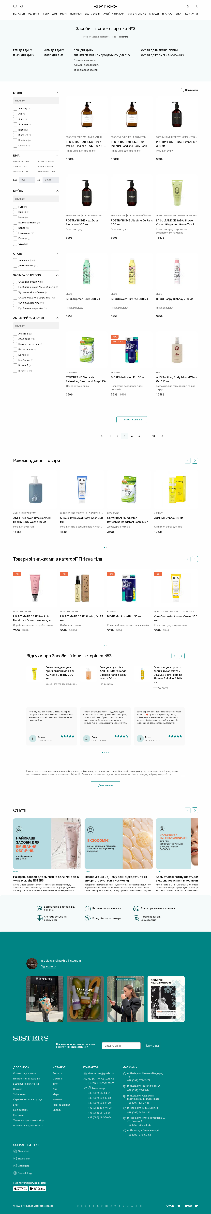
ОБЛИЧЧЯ (34, 13)
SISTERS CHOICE (136, 13)
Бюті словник (20, 1109)
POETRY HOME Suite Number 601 (185, 137)
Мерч (56, 1094)
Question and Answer (72, 513)
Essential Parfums (76, 137)
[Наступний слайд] (195, 461)
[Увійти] (188, 6)
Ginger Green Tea (187, 215)
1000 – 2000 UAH (46, 161)
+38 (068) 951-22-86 (99, 1112)
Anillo (16, 513)
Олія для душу (83, 50)
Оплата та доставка (24, 1073)
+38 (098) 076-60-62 (139, 1134)
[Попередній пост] (32, 999)
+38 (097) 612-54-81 (99, 1093)
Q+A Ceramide (187, 611)
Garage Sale (119, 342)
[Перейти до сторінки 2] (106, 547)
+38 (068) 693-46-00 (100, 1107)
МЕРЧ (63, 13)
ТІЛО (46, 13)
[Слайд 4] (108, 752)
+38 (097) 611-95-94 (138, 1090)
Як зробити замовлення (26, 1078)
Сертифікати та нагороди (27, 1099)
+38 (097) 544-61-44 (138, 1112)
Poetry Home (163, 137)
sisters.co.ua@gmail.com (101, 1073)
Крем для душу (54, 50)
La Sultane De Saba (166, 215)
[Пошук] (22, 6)
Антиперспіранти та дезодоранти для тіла (102, 55)
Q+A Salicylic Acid (95, 513)
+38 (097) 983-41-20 (99, 1102)
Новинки (57, 1099)
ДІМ (54, 13)
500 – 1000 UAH (20, 171)
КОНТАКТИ (191, 13)
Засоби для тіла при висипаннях (162, 55)
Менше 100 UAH (21, 161)
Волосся (57, 1073)
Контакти (18, 1115)
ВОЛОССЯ (19, 13)
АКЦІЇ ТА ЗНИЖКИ (114, 13)
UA (15, 6)
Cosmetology (25, 1173)
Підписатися (48, 966)
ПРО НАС (167, 13)
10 (153, 436)
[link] (196, 6)
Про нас (17, 1089)
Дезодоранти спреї (85, 60)
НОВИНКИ (76, 13)
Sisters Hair (24, 1151)
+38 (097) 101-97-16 (138, 1102)
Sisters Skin (24, 1158)
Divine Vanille (95, 137)
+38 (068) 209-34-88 (139, 1124)
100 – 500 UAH (20, 166)
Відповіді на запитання (26, 1083)
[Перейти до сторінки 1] (104, 547)
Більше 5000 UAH (46, 171)
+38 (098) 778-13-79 (138, 1080)
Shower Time (29, 513)
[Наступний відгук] (182, 656)
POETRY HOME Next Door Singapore (95, 215)
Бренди (57, 1109)
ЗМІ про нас (19, 1094)
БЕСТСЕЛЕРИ (92, 13)
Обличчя (57, 1078)
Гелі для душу (22, 50)
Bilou (69, 294)
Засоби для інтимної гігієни (159, 50)
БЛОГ (179, 13)
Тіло (55, 1083)
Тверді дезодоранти (85, 69)
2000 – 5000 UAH (46, 166)
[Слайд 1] (102, 752)
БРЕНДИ (154, 13)
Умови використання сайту (28, 1120)
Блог (15, 1104)
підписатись (152, 1045)
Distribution (24, 1165)
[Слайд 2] (104, 752)
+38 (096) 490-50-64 (100, 1117)
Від (15, 179)
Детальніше (105, 785)
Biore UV (115, 372)
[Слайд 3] (106, 752)
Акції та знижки (61, 1104)
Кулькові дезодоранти (86, 64)
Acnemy (158, 513)
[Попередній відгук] (174, 656)
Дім (55, 1089)
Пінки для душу (23, 55)
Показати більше (132, 419)
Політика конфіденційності (28, 1125)
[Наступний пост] (179, 999)
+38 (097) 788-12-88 (99, 1098)
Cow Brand (72, 372)
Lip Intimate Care (22, 611)
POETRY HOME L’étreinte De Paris (140, 215)
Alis (158, 372)
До (39, 179)
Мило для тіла (53, 55)
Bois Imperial (140, 137)
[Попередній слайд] (188, 461)
